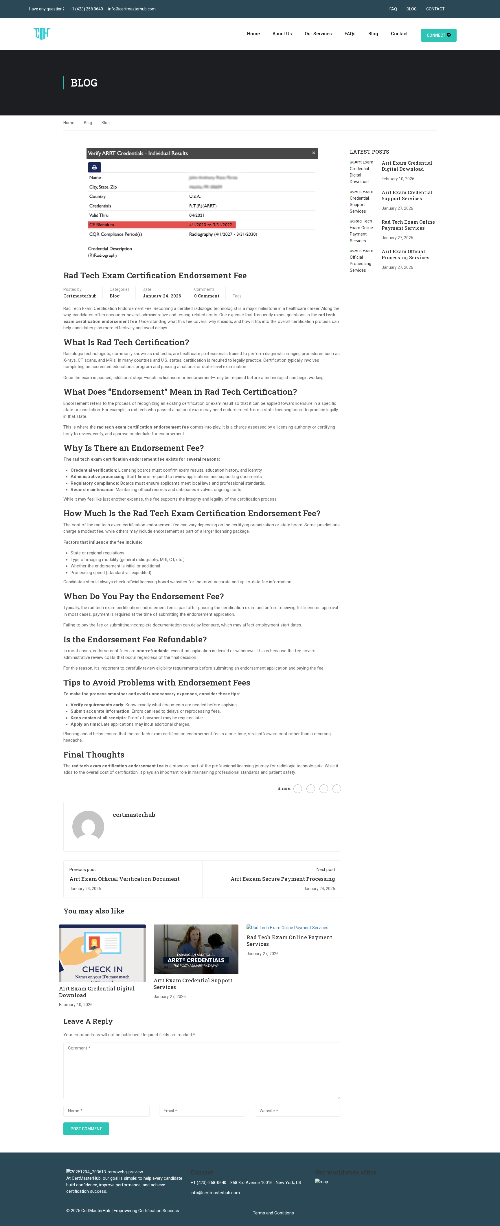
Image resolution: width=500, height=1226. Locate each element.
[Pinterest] (323, 788)
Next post (326, 869)
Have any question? (47, 9)
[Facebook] (297, 788)
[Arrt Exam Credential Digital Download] (102, 953)
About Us (282, 33)
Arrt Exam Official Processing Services (405, 254)
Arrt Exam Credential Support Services (193, 983)
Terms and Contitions (273, 1213)
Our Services (318, 33)
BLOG (412, 9)
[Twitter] (310, 788)
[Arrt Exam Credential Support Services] (196, 949)
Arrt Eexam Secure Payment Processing (283, 878)
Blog (373, 33)
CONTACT (435, 9)
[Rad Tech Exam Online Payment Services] (287, 927)
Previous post (82, 869)
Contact (399, 33)
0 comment (207, 296)
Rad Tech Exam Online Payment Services (289, 940)
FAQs (350, 33)
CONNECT (436, 35)
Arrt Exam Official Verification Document (124, 878)
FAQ (393, 9)
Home (253, 33)
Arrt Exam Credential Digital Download (97, 992)
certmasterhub (80, 296)
